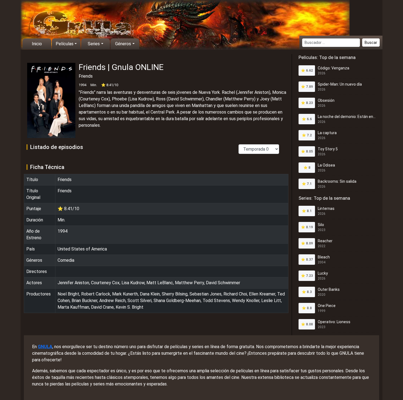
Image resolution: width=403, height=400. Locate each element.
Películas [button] (64, 43)
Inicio (37, 43)
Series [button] (94, 43)
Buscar (371, 42)
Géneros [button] (123, 43)
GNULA (45, 346)
